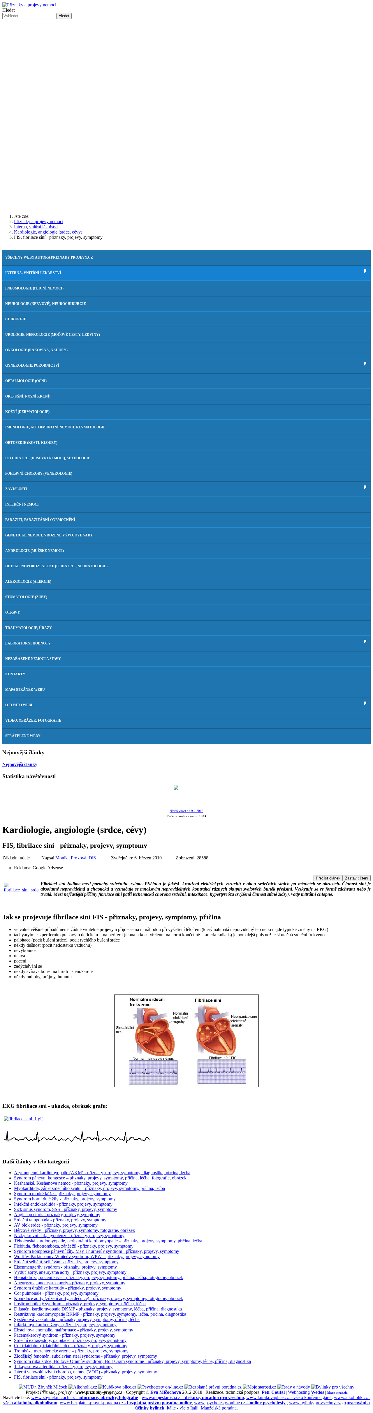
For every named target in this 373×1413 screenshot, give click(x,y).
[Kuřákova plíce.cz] (117, 1386)
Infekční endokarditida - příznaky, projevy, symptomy (63, 1204)
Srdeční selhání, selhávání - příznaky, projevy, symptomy (66, 1261)
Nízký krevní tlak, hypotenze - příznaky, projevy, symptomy (69, 1235)
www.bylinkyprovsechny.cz (315, 1402)
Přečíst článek (328, 878)
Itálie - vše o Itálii (182, 1407)
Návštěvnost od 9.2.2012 (186, 811)
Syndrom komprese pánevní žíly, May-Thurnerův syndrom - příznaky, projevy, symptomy (96, 1251)
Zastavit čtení (356, 878)
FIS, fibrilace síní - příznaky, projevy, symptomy (58, 1377)
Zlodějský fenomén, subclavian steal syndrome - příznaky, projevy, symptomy (85, 1356)
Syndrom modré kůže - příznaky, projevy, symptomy (62, 1193)
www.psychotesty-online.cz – (240, 1402)
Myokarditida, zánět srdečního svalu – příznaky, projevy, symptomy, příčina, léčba (89, 1188)
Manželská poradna (219, 1407)
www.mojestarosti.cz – (193, 1397)
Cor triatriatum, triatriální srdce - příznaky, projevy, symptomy (70, 1345)
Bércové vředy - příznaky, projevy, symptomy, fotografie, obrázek (74, 1230)
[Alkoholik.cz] (82, 1386)
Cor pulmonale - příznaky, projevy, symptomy (56, 1293)
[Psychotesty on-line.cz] (160, 1386)
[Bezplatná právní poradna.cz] (213, 1386)
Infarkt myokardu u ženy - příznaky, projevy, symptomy (65, 1324)
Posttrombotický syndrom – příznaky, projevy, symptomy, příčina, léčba (80, 1303)
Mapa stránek (337, 1392)
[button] (186, 106)
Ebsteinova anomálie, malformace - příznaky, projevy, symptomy (73, 1329)
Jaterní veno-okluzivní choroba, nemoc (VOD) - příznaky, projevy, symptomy (85, 1371)
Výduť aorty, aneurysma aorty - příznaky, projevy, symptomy (70, 1272)
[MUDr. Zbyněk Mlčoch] (43, 1386)
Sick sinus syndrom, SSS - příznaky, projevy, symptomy (65, 1209)
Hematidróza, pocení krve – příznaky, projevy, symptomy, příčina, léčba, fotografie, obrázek (98, 1277)
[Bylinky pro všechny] (332, 1386)
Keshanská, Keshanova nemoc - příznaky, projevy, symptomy (71, 1183)
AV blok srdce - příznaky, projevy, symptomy (56, 1225)
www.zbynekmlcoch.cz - (84, 1397)
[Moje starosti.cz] (259, 1386)
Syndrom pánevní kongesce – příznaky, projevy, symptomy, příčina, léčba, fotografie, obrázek (100, 1177)
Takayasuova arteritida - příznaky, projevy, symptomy (63, 1366)
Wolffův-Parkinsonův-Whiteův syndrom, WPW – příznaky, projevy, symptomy (87, 1256)
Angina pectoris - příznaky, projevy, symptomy (57, 1214)
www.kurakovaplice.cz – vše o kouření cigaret (289, 1397)
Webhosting (306, 1392)
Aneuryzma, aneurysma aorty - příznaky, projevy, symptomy (69, 1282)
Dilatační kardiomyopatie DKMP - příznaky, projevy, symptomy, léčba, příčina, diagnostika (98, 1308)
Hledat (8, 10)
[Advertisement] (186, 163)
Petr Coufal (273, 1392)
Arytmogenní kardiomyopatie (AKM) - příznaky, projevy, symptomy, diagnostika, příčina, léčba (102, 1172)
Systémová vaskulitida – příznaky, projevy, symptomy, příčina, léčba (77, 1319)
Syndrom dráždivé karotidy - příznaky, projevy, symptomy (67, 1287)
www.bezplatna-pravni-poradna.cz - (126, 1402)
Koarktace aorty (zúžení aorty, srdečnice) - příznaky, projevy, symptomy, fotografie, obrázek (98, 1298)
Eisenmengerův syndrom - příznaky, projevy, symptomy (65, 1266)
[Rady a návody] (293, 1386)
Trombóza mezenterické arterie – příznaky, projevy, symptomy (71, 1350)
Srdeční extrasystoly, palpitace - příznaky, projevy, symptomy (70, 1340)
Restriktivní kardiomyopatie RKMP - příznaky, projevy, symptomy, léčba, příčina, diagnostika (100, 1314)
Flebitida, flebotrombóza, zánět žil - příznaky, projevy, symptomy (73, 1246)
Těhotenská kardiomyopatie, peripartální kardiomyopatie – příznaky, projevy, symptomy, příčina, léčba (108, 1240)
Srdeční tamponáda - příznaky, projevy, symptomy (60, 1219)
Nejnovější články (19, 764)
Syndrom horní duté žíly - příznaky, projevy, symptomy (65, 1198)
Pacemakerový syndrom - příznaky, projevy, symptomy (64, 1335)
